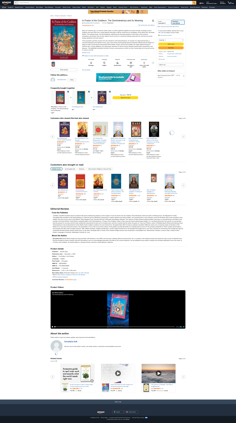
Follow (72, 79)
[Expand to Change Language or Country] (123, 412)
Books (84, 7)
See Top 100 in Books (82, 273)
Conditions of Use (94, 417)
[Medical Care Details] (23, 7)
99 (66, 192)
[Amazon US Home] (100, 413)
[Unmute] (184, 327)
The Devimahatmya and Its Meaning (62, 294)
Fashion (102, 7)
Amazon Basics (29, 7)
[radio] (164, 22)
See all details (86, 70)
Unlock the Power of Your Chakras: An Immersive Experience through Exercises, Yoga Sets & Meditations (122, 385)
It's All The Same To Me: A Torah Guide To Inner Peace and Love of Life (81, 385)
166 (156, 195)
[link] (81, 97)
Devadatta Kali (88, 23)
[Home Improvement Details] (166, 7)
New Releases (49, 7)
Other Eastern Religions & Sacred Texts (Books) (71, 274)
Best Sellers (39, 7)
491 (173, 195)
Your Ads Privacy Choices (138, 417)
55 (119, 195)
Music (115, 7)
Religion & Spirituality (60, 15)
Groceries (58, 7)
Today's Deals (76, 7)
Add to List (162, 64)
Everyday (212, 7)
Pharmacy (205, 7)
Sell (97, 7)
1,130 (138, 195)
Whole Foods (66, 7)
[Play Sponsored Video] (118, 373)
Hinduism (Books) (62, 277)
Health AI (10, 7)
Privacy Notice (104, 417)
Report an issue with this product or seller (96, 55)
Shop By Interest (195, 7)
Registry (109, 7)
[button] (4, 7)
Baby (150, 7)
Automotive (144, 7)
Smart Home (184, 7)
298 (84, 194)
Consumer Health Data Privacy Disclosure (119, 417)
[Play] (52, 327)
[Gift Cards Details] (94, 7)
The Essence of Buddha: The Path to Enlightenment (162, 385)
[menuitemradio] (181, 327)
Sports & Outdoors (173, 7)
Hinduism (69, 15)
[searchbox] (105, 3)
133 (102, 194)
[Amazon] (6, 2)
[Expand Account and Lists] (217, 3)
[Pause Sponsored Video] (92, 381)
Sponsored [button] (53, 361)
